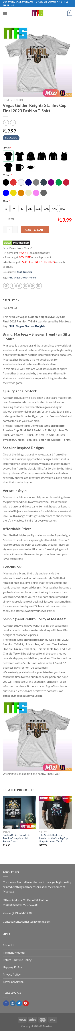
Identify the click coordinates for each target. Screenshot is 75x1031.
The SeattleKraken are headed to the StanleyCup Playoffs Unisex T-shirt (53, 838)
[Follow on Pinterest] (26, 1003)
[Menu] (5, 13)
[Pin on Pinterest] (32, 286)
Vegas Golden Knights (25, 277)
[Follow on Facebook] (6, 1003)
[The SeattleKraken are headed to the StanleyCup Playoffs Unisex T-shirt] (55, 812)
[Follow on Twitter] (19, 1003)
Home (6, 100)
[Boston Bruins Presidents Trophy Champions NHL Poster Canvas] (19, 812)
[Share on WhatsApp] (6, 286)
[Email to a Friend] (26, 286)
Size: (6, 201)
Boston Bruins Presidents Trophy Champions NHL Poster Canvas (16, 838)
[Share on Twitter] (19, 286)
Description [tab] (11, 300)
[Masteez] (38, 13)
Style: (7, 147)
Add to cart (35, 229)
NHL (11, 277)
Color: (7, 175)
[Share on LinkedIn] (39, 286)
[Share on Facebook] (13, 286)
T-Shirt (18, 100)
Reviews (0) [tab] (10, 307)
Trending (27, 271)
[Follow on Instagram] (13, 1003)
